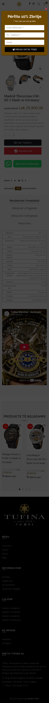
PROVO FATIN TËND (26, 49)
